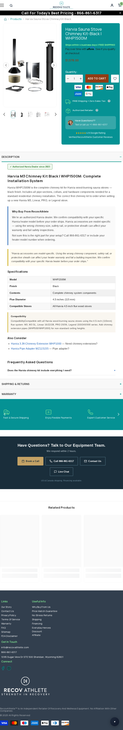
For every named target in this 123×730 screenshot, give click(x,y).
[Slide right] (118, 414)
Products (16, 19)
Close (120, 13)
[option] (30, 65)
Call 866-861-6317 (64, 461)
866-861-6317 (9, 652)
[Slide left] (4, 414)
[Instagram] (8, 668)
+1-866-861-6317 (98, 124)
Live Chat (63, 471)
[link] (115, 79)
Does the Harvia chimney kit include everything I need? (40, 370)
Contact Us (94, 461)
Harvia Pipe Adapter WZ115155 (30, 348)
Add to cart (97, 78)
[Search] (11, 5)
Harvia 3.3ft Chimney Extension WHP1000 (36, 343)
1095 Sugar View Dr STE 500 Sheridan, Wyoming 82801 (32, 657)
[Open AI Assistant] (114, 721)
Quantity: (71, 72)
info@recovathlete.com (15, 647)
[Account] (112, 5)
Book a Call (32, 461)
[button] (6, 65)
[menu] (2, 5)
